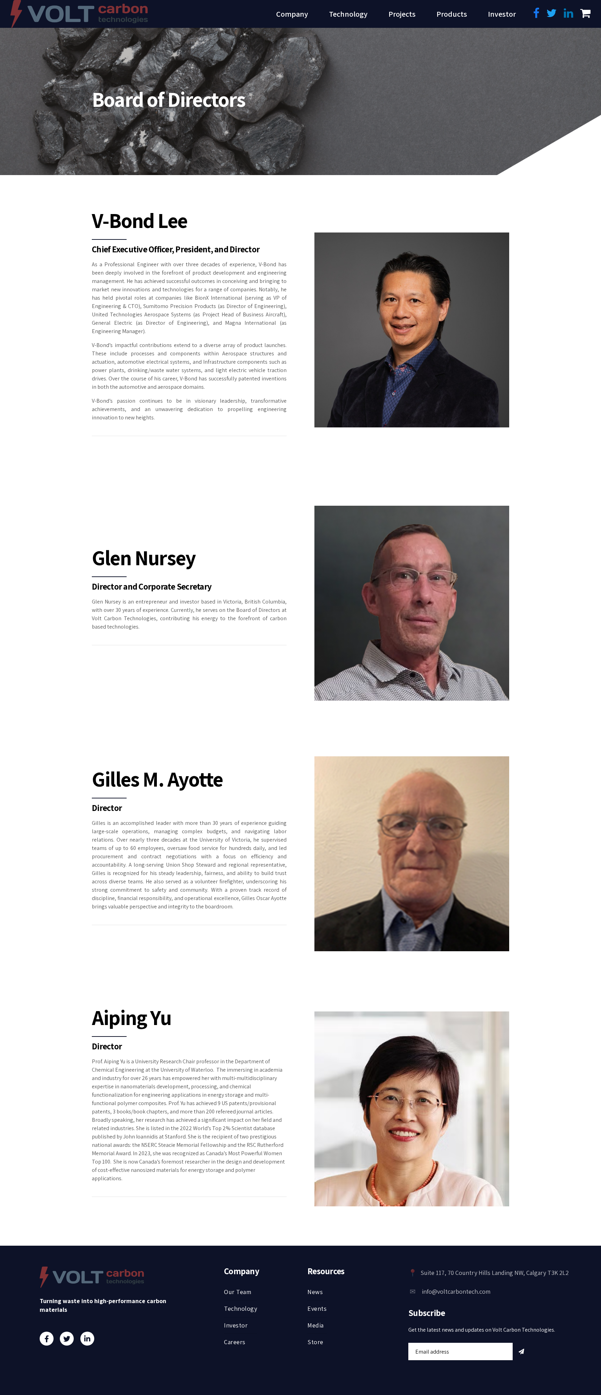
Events (317, 1309)
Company (292, 14)
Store (315, 1342)
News (315, 1292)
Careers (235, 1342)
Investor (502, 14)
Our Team (237, 1292)
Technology (348, 14)
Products (451, 14)
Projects (402, 14)
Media (315, 1325)
